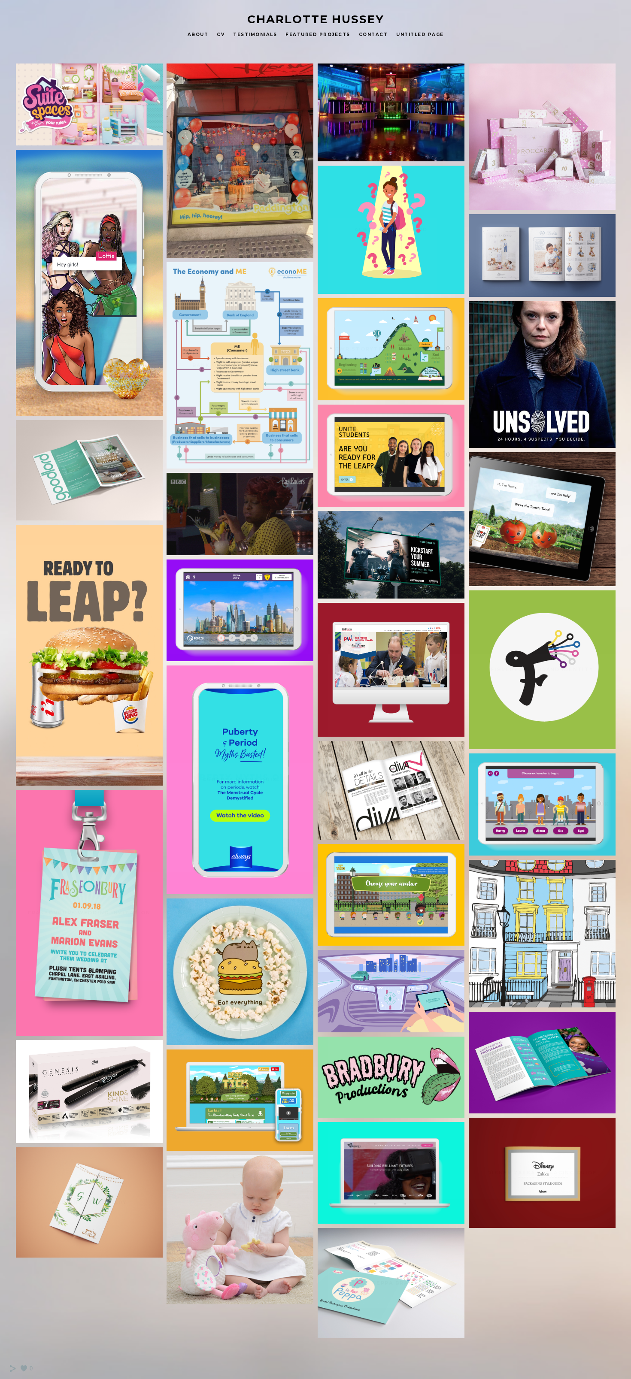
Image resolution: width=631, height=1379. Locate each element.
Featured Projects (317, 34)
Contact (373, 34)
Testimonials (255, 34)
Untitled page (420, 34)
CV (220, 34)
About (198, 34)
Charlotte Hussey (315, 19)
